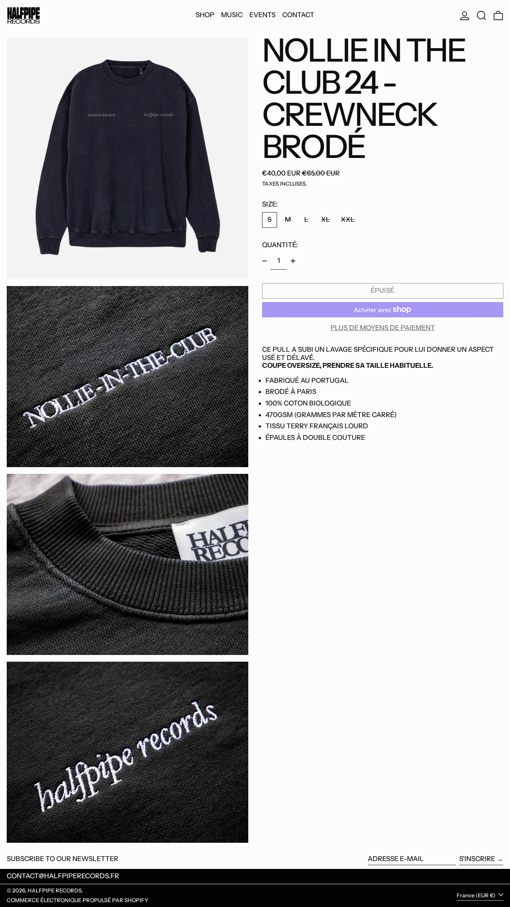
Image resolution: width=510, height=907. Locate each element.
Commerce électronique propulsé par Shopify (77, 900)
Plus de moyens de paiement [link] (382, 328)
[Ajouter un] (293, 261)
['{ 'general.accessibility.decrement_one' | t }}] (265, 261)
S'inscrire (477, 859)
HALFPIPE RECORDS (54, 890)
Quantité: (280, 244)
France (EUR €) (477, 895)
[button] (481, 15)
